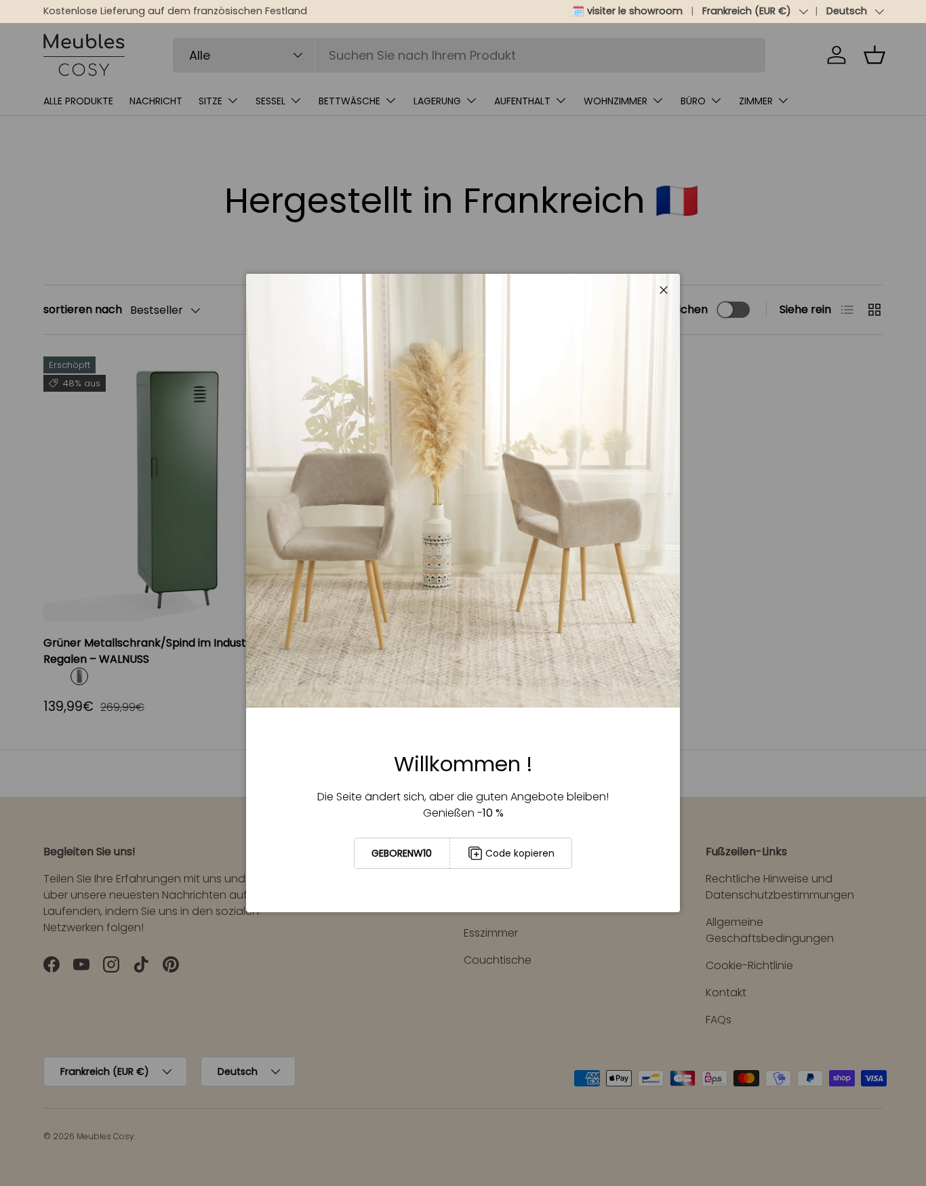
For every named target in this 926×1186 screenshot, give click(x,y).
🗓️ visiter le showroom (627, 11)
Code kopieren (520, 853)
